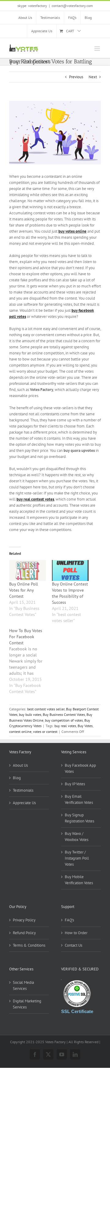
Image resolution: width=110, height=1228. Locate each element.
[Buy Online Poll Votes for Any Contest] (27, 570)
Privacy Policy (24, 920)
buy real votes (65, 725)
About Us (20, 765)
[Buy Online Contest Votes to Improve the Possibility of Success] (70, 570)
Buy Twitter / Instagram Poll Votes (77, 858)
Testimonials (23, 790)
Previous (76, 76)
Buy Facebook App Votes (80, 768)
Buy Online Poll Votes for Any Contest (23, 590)
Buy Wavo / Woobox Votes (76, 836)
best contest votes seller (45, 709)
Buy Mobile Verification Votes (79, 879)
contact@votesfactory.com (72, 5)
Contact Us (73, 945)
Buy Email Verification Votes (79, 799)
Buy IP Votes (75, 783)
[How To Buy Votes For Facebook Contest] (30, 661)
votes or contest (45, 731)
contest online (20, 731)
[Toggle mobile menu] (97, 48)
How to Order (76, 932)
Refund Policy (24, 932)
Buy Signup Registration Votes (79, 818)
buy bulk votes (30, 714)
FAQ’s (69, 920)
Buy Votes (85, 725)
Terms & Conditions (29, 945)
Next (93, 76)
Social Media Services (23, 985)
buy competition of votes (64, 720)
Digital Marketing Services (27, 1004)
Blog (17, 777)
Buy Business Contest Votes (64, 714)
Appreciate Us (24, 802)
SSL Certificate (77, 1011)
